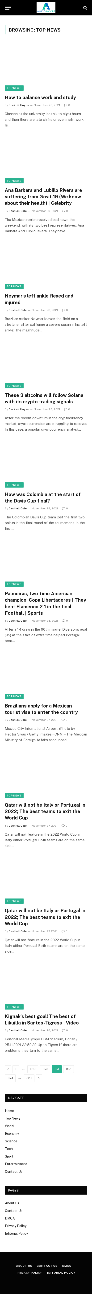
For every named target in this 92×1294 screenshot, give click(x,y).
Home (9, 1111)
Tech (9, 1149)
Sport (9, 1156)
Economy (12, 1134)
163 (10, 1078)
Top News (14, 88)
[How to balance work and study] (46, 67)
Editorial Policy (16, 1233)
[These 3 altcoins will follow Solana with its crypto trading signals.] (46, 365)
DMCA (10, 1218)
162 (68, 1069)
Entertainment (16, 1164)
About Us (12, 1203)
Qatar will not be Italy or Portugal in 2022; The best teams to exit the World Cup (45, 811)
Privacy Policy (15, 1226)
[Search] (84, 7)
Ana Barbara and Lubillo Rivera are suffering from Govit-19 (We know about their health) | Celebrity (43, 196)
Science (11, 1141)
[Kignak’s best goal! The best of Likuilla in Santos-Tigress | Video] (46, 986)
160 (45, 1069)
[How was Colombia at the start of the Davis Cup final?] (46, 464)
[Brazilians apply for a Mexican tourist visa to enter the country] (46, 675)
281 (29, 1078)
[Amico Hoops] (46, 7)
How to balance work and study (40, 97)
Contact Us (13, 1171)
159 (33, 1069)
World (9, 1126)
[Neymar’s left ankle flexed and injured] (46, 265)
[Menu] (8, 7)
